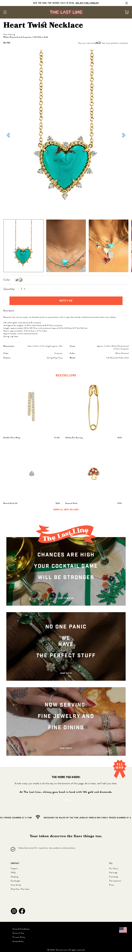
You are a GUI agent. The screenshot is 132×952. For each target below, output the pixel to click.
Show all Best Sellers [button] (66, 509)
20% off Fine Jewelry (87, 3)
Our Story (113, 868)
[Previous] (8, 135)
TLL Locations (115, 880)
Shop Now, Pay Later (20, 889)
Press (111, 884)
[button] (14, 911)
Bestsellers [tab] (66, 375)
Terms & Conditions (21, 928)
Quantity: (9, 289)
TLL (111, 863)
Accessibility (18, 941)
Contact (15, 863)
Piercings (113, 872)
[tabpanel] (66, 446)
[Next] (124, 135)
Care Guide (16, 884)
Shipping (14, 876)
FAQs (13, 872)
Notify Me (66, 300)
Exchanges (15, 880)
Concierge (113, 876)
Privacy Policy (19, 937)
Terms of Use (18, 933)
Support (14, 868)
